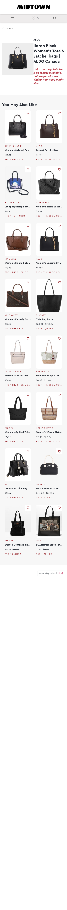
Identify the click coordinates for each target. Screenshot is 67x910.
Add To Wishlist (28, 113)
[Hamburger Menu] (12, 18)
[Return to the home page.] (33, 6)
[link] (33, 18)
